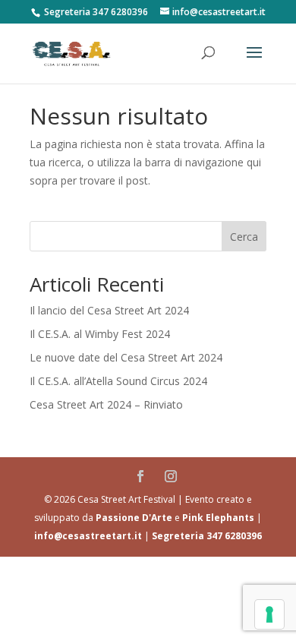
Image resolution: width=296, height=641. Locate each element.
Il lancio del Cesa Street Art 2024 (109, 310)
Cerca (244, 236)
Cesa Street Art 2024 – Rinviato (106, 404)
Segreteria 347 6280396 (207, 535)
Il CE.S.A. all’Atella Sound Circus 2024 (118, 381)
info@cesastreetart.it (88, 535)
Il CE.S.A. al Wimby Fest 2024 (100, 334)
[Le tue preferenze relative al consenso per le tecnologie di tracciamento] (269, 614)
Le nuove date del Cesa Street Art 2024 (126, 357)
